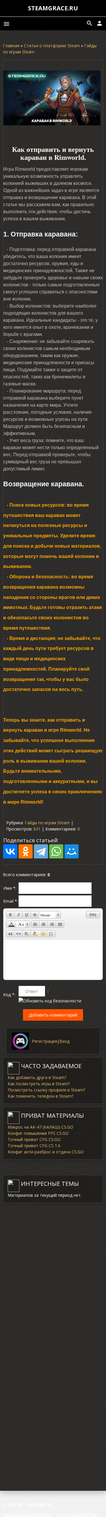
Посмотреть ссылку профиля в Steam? (46, 1090)
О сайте (12, 1505)
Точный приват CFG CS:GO (34, 1139)
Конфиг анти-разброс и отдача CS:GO (46, 1152)
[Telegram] (41, 851)
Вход (64, 1041)
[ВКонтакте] (10, 851)
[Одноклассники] (26, 851)
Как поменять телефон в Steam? (40, 1096)
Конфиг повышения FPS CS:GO (38, 1133)
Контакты (39, 1505)
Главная (11, 45)
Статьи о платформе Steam (52, 45)
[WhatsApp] (56, 851)
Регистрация (44, 1041)
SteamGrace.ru (53, 8)
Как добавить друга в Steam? (37, 1077)
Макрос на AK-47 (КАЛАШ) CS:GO (40, 1127)
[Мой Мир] (71, 851)
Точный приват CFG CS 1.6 (34, 1145)
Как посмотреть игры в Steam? (39, 1083)
